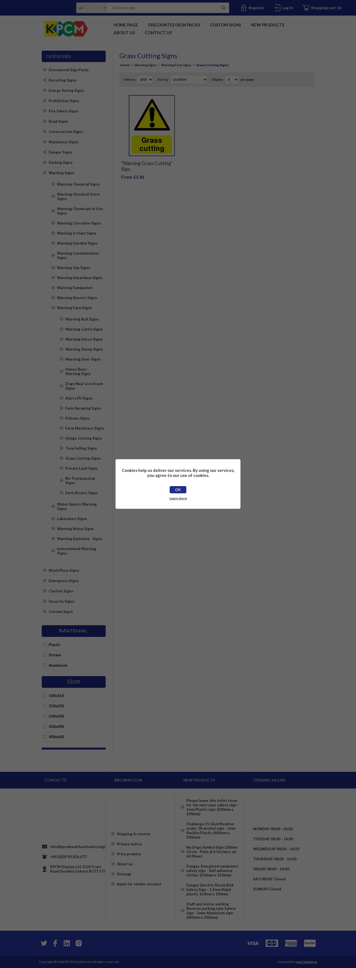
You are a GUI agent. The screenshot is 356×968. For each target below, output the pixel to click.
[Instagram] (78, 943)
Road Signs (58, 121)
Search (223, 7)
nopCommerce (306, 962)
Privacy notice (129, 844)
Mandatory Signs (63, 142)
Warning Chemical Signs (78, 184)
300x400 (56, 726)
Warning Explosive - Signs (79, 538)
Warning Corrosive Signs (79, 223)
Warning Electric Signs (77, 297)
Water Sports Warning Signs (77, 506)
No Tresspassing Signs (80, 480)
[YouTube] (66, 943)
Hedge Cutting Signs (83, 438)
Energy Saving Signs (66, 90)
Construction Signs (66, 131)
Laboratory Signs (72, 518)
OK (178, 489)
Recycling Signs (62, 80)
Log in (287, 8)
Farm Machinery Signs (84, 428)
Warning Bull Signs (82, 319)
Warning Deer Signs (83, 359)
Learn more (178, 498)
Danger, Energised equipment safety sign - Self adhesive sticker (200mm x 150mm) (212, 870)
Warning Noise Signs (75, 528)
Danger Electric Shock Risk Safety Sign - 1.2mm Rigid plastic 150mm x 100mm (210, 889)
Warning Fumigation (75, 287)
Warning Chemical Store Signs (78, 196)
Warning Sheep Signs (84, 349)
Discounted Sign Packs (69, 70)
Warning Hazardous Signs (79, 277)
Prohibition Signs (64, 100)
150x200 (56, 706)
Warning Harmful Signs (77, 243)
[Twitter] (43, 943)
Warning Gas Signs (73, 267)
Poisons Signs (77, 418)
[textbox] (161, 7)
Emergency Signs (64, 580)
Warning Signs (61, 173)
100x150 (56, 695)
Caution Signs (61, 591)
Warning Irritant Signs (77, 233)
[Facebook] (55, 943)
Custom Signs (61, 611)
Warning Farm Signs (74, 308)
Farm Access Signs (81, 493)
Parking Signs (61, 162)
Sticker (55, 655)
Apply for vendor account (139, 884)
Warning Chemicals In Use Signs (80, 210)
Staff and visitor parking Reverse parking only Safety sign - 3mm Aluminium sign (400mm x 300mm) (211, 911)
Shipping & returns (133, 834)
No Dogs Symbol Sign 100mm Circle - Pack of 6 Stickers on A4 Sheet (211, 851)
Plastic (55, 644)
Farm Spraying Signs (83, 408)
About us (125, 864)
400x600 (56, 737)
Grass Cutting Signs (83, 458)
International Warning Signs (76, 550)
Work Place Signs (64, 570)
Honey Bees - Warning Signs (78, 371)
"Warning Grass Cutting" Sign (147, 166)
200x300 (56, 716)
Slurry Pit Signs (79, 398)
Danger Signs (60, 152)
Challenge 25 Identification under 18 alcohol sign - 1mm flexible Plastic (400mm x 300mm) (211, 830)
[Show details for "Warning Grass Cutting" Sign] (152, 125)
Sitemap (124, 874)
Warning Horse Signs (84, 339)
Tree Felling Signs (81, 448)
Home (125, 65)
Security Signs (61, 601)
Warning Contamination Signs (78, 255)
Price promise (129, 854)
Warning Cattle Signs (84, 329)
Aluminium (58, 665)
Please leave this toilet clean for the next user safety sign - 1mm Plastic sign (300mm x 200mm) (212, 807)
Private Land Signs (81, 468)
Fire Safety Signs (63, 111)
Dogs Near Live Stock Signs (84, 385)
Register (256, 8)
